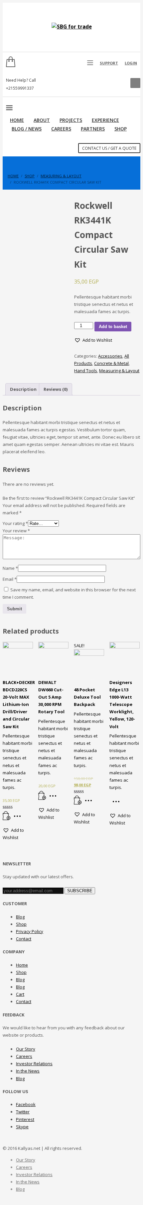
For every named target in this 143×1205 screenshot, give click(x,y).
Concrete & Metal (111, 363)
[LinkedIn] (119, 84)
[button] (93, 340)
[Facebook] (109, 84)
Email (10, 579)
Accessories (110, 356)
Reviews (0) (56, 389)
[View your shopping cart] (9, 63)
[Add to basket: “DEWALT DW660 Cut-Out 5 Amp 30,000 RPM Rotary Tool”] (42, 798)
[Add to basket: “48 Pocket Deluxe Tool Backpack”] (78, 803)
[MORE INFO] (19, 818)
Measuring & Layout (119, 371)
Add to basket (113, 326)
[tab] (23, 389)
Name (10, 568)
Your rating (15, 523)
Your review (16, 531)
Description (23, 389)
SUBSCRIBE (79, 890)
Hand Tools (85, 371)
